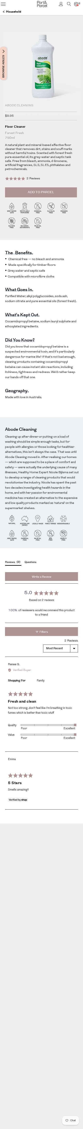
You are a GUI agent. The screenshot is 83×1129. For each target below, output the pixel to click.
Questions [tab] (30, 562)
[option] (41, 81)
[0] (76, 4)
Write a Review (41, 577)
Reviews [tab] (12, 562)
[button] (22, 178)
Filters (43, 632)
